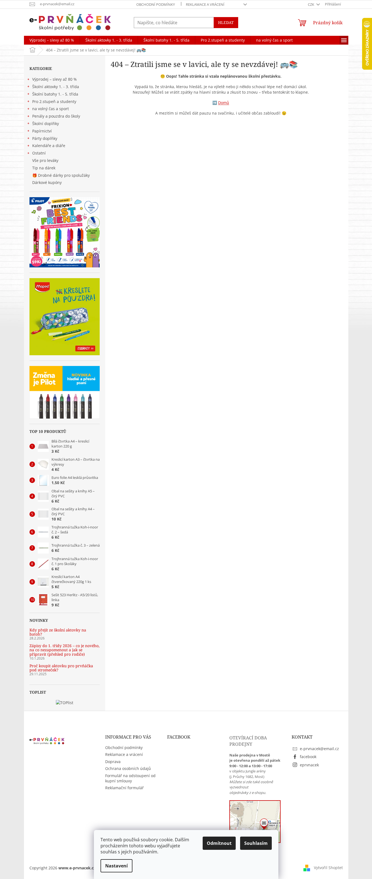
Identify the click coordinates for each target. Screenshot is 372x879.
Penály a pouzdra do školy (56, 116)
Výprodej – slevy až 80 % (54, 79)
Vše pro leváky (45, 160)
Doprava (113, 761)
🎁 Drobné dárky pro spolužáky (61, 175)
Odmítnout (219, 843)
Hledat (226, 22)
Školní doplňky (45, 123)
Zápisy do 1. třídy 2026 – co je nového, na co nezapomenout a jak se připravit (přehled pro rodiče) (64, 650)
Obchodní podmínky (155, 4)
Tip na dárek (43, 167)
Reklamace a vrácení (205, 4)
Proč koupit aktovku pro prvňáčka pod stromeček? (61, 668)
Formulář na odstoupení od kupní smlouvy (130, 778)
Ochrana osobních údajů (128, 768)
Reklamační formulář (124, 787)
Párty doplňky (44, 138)
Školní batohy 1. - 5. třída (55, 94)
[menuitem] (52, 40)
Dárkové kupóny (47, 182)
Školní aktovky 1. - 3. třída (55, 86)
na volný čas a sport (50, 108)
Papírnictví (42, 131)
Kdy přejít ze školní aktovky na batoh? (57, 632)
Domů (223, 102)
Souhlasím (256, 843)
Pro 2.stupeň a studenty (54, 101)
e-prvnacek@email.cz (319, 748)
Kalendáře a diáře (48, 145)
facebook (308, 756)
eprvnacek (309, 764)
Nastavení (116, 866)
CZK (311, 4)
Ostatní (39, 153)
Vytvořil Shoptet (328, 867)
